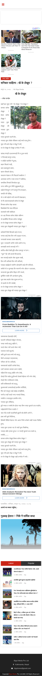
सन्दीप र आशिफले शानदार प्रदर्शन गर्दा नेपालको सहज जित (26, 638)
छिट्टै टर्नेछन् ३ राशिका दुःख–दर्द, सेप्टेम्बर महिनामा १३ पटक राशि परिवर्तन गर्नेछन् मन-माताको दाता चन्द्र (25, 615)
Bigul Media (13, 674)
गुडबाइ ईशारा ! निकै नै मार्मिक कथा (18, 516)
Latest (10, 563)
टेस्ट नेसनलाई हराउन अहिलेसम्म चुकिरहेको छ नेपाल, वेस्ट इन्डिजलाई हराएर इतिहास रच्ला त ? (26, 592)
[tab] (11, 563)
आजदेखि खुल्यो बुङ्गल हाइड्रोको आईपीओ (24, 580)
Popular (31, 563)
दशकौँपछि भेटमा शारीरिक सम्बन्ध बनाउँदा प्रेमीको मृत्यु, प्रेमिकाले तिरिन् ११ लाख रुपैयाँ (26, 603)
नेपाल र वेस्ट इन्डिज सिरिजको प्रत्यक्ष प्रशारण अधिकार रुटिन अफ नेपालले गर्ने (25, 627)
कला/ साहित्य (5, 78)
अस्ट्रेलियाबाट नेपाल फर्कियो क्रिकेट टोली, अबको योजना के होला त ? (26, 570)
